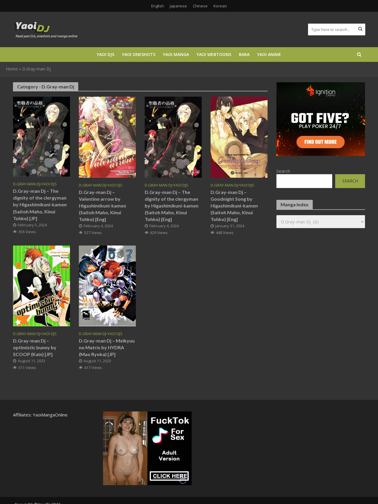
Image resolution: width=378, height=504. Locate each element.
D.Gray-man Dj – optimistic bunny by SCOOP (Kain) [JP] (34, 347)
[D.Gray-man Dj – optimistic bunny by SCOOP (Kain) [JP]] (41, 285)
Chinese (200, 6)
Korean (220, 6)
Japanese (178, 6)
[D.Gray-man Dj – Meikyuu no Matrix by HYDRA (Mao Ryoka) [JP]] (107, 285)
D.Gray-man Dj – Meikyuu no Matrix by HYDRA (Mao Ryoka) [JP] (107, 347)
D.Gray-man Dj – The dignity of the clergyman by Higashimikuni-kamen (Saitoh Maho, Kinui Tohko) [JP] (40, 204)
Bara (244, 54)
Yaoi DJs (105, 54)
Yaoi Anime (269, 54)
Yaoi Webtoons (214, 54)
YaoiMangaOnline (50, 415)
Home (12, 69)
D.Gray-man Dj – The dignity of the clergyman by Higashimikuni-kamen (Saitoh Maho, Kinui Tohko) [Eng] (171, 205)
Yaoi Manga (176, 54)
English (157, 6)
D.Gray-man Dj (26, 184)
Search (283, 171)
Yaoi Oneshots (138, 54)
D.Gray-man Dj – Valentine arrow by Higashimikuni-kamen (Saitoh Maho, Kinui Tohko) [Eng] (102, 205)
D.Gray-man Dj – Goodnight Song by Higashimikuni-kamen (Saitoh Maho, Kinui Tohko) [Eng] (234, 205)
